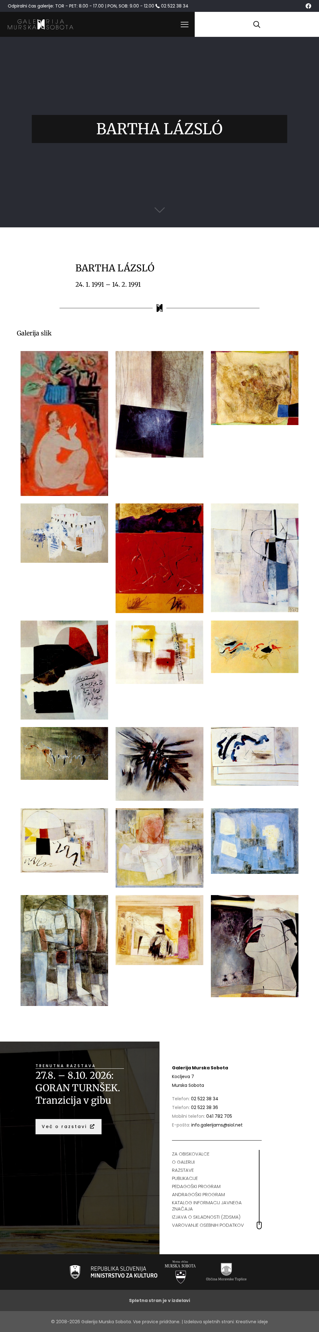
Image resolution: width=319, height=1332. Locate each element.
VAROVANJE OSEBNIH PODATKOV (208, 1225)
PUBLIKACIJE (185, 1178)
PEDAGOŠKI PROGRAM (196, 1186)
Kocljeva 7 (183, 1076)
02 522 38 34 (204, 1099)
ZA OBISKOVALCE (190, 1154)
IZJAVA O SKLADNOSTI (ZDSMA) (206, 1217)
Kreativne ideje (252, 1322)
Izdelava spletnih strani (209, 1322)
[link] (113, 1272)
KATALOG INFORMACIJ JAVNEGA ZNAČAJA (207, 1205)
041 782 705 (219, 1116)
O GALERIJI (183, 1162)
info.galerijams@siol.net (217, 1125)
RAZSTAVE (183, 1170)
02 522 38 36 (204, 1107)
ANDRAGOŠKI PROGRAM (198, 1194)
